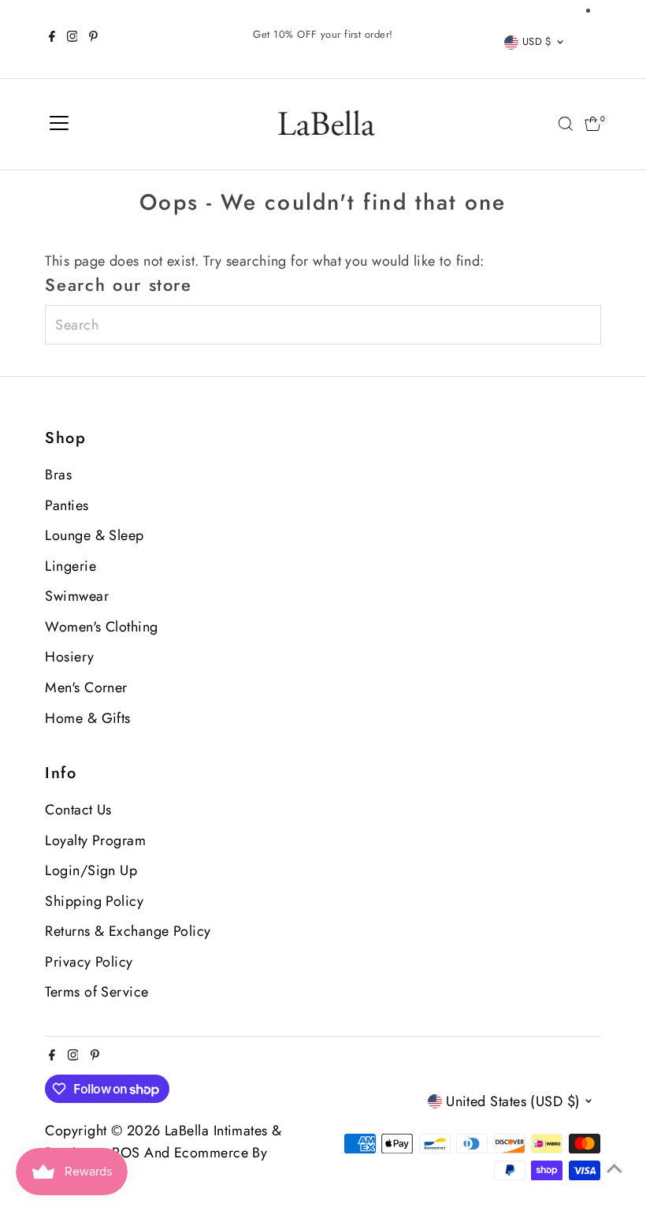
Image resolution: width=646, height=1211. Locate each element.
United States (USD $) (513, 1101)
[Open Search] (566, 124)
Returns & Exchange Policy (127, 931)
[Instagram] (72, 39)
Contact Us (78, 809)
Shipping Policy (94, 901)
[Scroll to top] (614, 1167)
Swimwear (77, 596)
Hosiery (69, 656)
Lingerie (70, 566)
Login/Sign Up (91, 870)
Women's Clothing (101, 627)
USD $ (537, 41)
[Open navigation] (59, 123)
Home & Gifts (87, 718)
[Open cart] (593, 124)
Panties (66, 505)
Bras (58, 474)
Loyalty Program (95, 840)
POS (125, 1152)
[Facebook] (52, 39)
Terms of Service (96, 992)
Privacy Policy (88, 962)
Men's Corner (86, 687)
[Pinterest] (93, 39)
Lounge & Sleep (94, 535)
